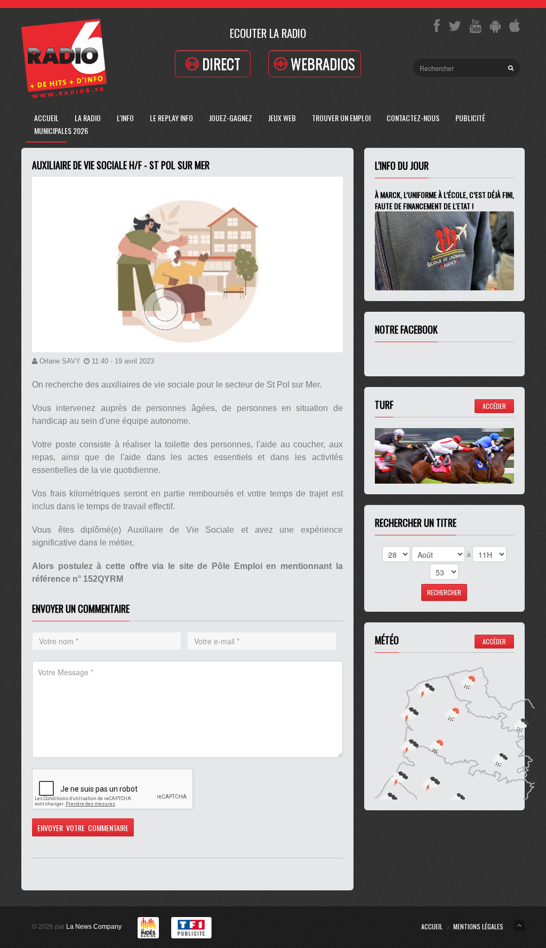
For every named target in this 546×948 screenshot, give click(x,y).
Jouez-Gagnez (230, 117)
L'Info (125, 117)
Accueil (46, 117)
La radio (88, 117)
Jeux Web (282, 117)
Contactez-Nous (413, 117)
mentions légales (478, 926)
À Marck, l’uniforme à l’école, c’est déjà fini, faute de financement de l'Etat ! (444, 200)
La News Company (94, 926)
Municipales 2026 (61, 130)
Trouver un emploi (341, 117)
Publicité (470, 117)
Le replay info (171, 117)
